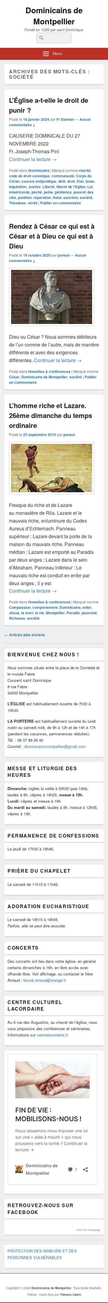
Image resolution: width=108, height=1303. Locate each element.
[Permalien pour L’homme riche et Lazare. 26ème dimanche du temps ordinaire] (51, 497)
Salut (57, 197)
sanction (70, 197)
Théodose (17, 203)
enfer (87, 607)
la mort (27, 612)
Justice (34, 186)
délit (61, 181)
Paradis (73, 612)
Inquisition (17, 186)
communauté (63, 176)
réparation (42, 197)
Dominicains (70, 607)
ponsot (64, 255)
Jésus (14, 612)
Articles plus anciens (24, 634)
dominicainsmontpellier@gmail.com (55, 746)
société (86, 197)
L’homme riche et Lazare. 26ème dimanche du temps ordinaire (50, 415)
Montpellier (55, 612)
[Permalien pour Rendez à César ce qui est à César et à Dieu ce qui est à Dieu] (51, 328)
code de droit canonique (29, 176)
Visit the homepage (88, 1229)
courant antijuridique (38, 181)
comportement (45, 607)
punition (25, 197)
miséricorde (19, 192)
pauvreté (89, 612)
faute (90, 181)
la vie (39, 612)
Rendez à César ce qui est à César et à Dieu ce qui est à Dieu (51, 236)
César (14, 377)
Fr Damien (65, 119)
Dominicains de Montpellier (54, 16)
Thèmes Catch (70, 1294)
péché (37, 192)
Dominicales (39, 170)
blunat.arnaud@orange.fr (44, 980)
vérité (33, 203)
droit (71, 181)
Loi (89, 186)
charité (85, 170)
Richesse (17, 618)
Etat (80, 181)
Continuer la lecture (33, 159)
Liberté (49, 186)
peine (48, 192)
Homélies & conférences (49, 371)
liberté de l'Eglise (71, 186)
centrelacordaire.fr (52, 1035)
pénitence (63, 192)
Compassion (20, 607)
